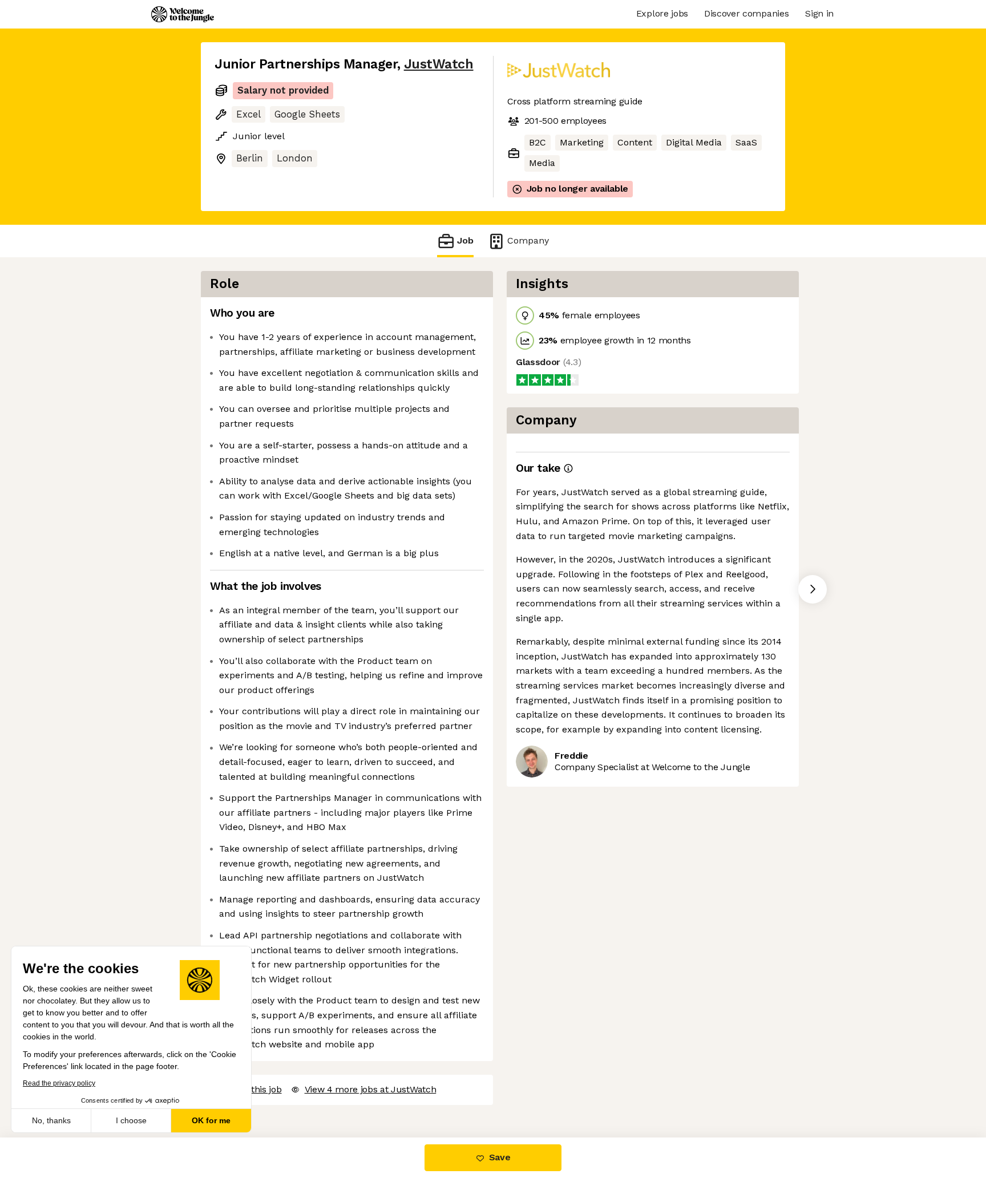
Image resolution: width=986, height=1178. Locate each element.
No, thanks (51, 1120)
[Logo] (182, 14)
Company (528, 240)
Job (465, 240)
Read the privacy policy (59, 1083)
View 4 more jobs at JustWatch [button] (371, 1089)
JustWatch (439, 64)
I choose (131, 1120)
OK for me (211, 1120)
